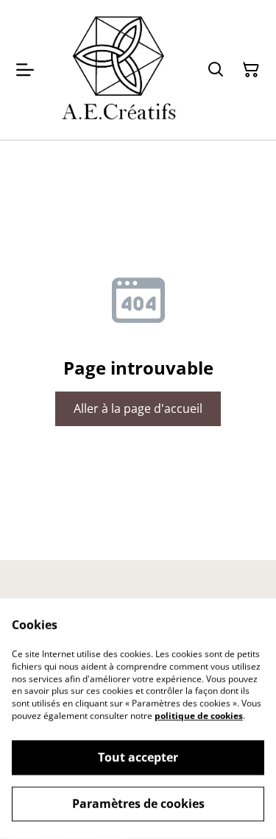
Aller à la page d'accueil (138, 408)
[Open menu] (25, 70)
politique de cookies (199, 715)
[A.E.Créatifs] (117, 69)
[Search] (215, 70)
